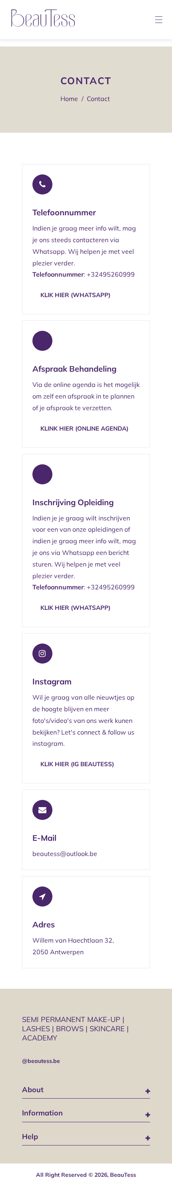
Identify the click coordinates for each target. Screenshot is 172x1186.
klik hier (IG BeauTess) (77, 764)
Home (69, 99)
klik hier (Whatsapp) (75, 295)
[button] (159, 19)
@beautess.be (41, 1061)
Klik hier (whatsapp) (75, 607)
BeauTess (123, 1174)
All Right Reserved (61, 1174)
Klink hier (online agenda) (84, 428)
